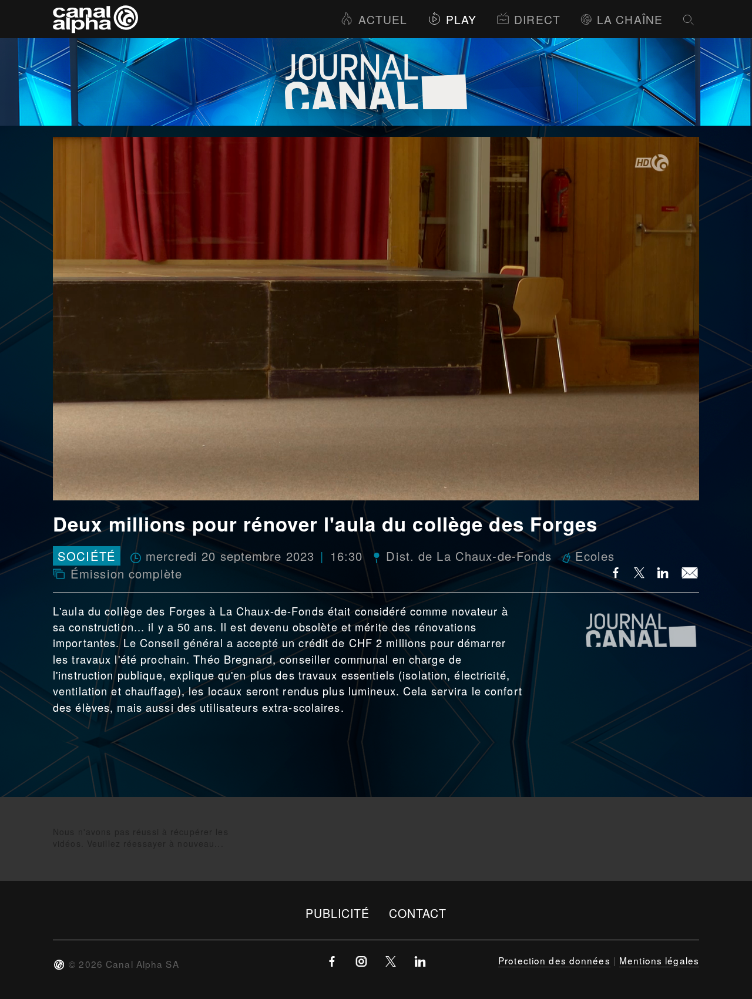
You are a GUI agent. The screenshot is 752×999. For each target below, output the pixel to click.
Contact (418, 912)
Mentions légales (659, 960)
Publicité (338, 912)
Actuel (382, 19)
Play (461, 19)
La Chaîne (630, 19)
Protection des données (554, 960)
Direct (537, 19)
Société (87, 555)
